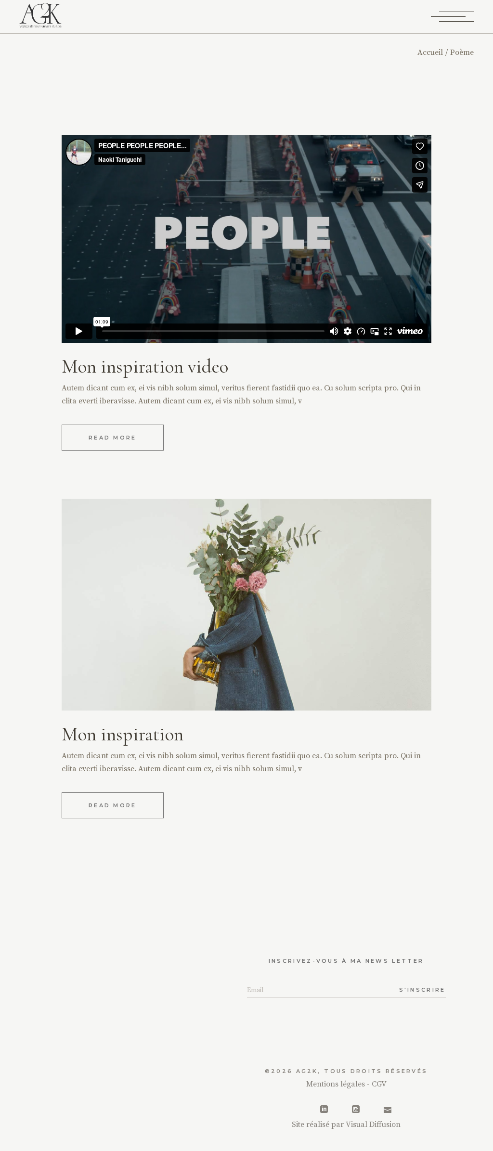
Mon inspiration (122, 734)
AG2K (307, 1071)
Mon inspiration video (145, 366)
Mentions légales (336, 1084)
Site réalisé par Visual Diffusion (346, 1124)
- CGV (377, 1084)
